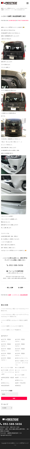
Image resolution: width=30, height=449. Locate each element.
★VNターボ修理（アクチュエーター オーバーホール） (21, 363)
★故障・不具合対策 (20, 383)
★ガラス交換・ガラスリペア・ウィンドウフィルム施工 (7, 372)
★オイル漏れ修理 (19, 367)
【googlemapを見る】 (6, 435)
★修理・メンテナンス (13, 295)
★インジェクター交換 (7, 367)
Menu (27, 3)
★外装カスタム (5, 383)
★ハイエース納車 (19, 375)
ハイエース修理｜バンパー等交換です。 (11, 330)
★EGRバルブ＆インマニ (21, 358)
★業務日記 (18, 385)
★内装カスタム (19, 380)
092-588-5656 (15, 265)
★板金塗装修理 (24, 295)
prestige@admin (23, 20)
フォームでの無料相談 (15, 272)
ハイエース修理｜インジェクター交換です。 (12, 326)
